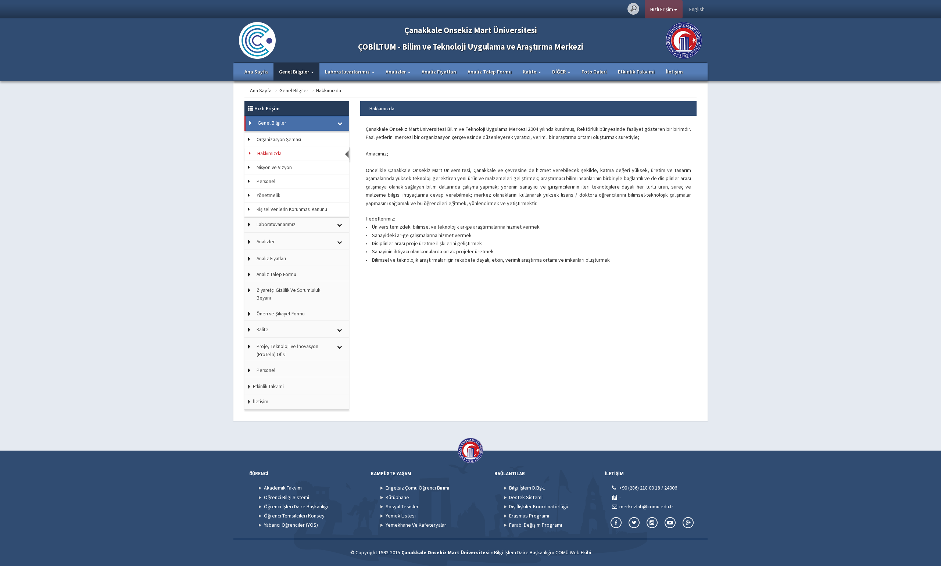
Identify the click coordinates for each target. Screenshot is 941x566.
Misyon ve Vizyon (274, 167)
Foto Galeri (594, 71)
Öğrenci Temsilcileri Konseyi (295, 515)
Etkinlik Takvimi (636, 71)
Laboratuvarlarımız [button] (348, 71)
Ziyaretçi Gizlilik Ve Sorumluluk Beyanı (288, 294)
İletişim (674, 71)
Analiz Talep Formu (490, 71)
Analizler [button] (396, 71)
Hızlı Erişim (662, 9)
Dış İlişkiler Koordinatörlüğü (538, 506)
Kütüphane (397, 497)
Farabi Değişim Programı (535, 525)
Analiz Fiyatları (439, 71)
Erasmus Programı (529, 515)
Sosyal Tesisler (402, 506)
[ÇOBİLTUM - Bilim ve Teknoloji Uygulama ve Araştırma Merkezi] (257, 39)
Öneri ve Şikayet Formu (281, 314)
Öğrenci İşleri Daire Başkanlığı (296, 506)
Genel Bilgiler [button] (294, 71)
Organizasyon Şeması (279, 139)
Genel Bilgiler (293, 90)
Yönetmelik (268, 195)
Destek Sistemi (526, 497)
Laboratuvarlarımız (276, 224)
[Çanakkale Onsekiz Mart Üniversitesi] (684, 39)
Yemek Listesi (401, 515)
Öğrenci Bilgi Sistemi (286, 497)
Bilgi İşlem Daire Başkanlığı (522, 552)
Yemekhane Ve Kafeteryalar (416, 525)
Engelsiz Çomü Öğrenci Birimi (417, 487)
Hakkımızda (328, 90)
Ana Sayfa (256, 71)
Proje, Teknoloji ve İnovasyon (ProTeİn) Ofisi (287, 350)
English (697, 9)
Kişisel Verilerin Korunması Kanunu (292, 209)
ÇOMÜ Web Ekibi (573, 552)
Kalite (262, 329)
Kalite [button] (530, 71)
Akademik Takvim (283, 487)
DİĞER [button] (559, 71)
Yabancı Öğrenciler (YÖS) (291, 525)
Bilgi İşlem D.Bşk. (527, 487)
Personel (266, 181)
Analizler (266, 242)
